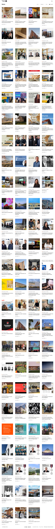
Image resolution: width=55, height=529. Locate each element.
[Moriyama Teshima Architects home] (4, 1)
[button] (38, 4)
